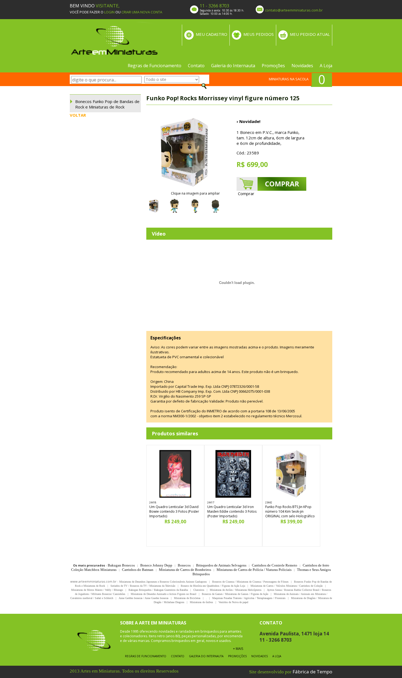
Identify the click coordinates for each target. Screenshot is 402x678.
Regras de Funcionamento (154, 66)
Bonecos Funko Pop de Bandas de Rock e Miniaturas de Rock (107, 104)
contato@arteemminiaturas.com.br (294, 10)
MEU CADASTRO (211, 34)
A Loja (326, 66)
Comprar (246, 193)
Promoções (273, 66)
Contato (196, 66)
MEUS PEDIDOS (258, 34)
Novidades (302, 66)
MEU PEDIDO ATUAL (310, 34)
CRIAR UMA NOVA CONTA (141, 12)
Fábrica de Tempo (312, 671)
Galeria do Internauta (233, 66)
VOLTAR (78, 115)
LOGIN (109, 12)
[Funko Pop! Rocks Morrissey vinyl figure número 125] (184, 153)
